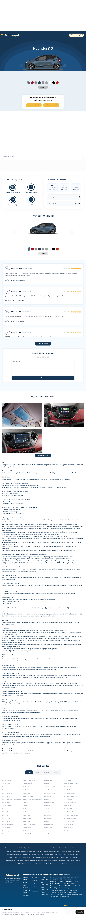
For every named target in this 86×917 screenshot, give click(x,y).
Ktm (60, 848)
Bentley (72, 854)
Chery (29, 848)
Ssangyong (57, 854)
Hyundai (54, 860)
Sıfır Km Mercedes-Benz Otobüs (11, 799)
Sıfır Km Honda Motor (50, 787)
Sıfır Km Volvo (6, 809)
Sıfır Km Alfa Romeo (28, 834)
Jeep (47, 863)
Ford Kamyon (16, 851)
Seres (21, 860)
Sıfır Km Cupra (48, 827)
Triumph (55, 848)
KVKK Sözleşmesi (44, 883)
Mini (44, 857)
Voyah (79, 848)
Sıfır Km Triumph (6, 787)
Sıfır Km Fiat (47, 799)
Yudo (70, 857)
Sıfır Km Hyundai (69, 821)
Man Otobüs (14, 848)
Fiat (39, 854)
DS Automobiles (37, 857)
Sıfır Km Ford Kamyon (50, 790)
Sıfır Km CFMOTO (28, 796)
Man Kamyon (76, 851)
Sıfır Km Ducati (6, 780)
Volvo (20, 857)
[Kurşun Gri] (46, 82)
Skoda (77, 854)
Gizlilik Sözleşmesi (44, 878)
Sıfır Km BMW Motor (7, 824)
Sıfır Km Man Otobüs (29, 780)
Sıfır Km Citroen (68, 787)
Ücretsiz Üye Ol (25, 878)
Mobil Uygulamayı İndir (76, 35)
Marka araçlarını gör (51, 105)
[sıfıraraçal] (12, 35)
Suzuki (47, 854)
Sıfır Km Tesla (27, 821)
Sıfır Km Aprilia (48, 780)
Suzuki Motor (70, 860)
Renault (78, 860)
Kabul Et (80, 912)
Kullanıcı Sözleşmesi (44, 888)
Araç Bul (34, 877)
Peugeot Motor (10, 860)
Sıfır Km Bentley (6, 805)
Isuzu (49, 860)
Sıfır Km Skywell (48, 809)
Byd (25, 848)
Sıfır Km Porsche (27, 827)
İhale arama (35, 892)
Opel (16, 857)
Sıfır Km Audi (26, 809)
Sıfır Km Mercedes (28, 812)
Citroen (74, 848)
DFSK (17, 860)
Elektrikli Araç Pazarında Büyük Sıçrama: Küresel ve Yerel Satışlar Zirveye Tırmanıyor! (65, 887)
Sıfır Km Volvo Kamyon (50, 793)
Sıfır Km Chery (6, 783)
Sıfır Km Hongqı (48, 805)
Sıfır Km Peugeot (28, 790)
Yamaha (61, 857)
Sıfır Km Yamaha (69, 812)
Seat (42, 854)
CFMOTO (64, 851)
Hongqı (11, 857)
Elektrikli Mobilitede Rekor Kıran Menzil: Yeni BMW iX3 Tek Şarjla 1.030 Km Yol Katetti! (65, 878)
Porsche (24, 863)
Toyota (71, 863)
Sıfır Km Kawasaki (7, 793)
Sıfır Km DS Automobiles (71, 809)
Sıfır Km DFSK (6, 818)
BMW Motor (62, 860)
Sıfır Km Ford (26, 793)
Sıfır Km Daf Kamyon (70, 790)
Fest (51, 854)
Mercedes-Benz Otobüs (14, 854)
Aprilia (21, 848)
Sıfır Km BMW (6, 827)
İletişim (25, 882)
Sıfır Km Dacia (68, 824)
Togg (40, 863)
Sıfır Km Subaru (6, 821)
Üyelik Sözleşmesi (44, 893)
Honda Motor (66, 848)
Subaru (40, 860)
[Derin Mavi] (39, 82)
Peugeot (8, 851)
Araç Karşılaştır (26, 886)
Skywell (29, 857)
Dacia (14, 863)
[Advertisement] (43, 15)
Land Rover (65, 854)
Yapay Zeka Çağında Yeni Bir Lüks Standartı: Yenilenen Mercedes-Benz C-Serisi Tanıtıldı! (64, 891)
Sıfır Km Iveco (47, 796)
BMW (19, 863)
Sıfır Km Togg (6, 831)
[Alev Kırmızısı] (32, 82)
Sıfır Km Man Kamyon (70, 796)
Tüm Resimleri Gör (43, 455)
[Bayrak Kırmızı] (57, 82)
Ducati (7, 848)
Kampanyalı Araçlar (26, 891)
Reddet (70, 912)
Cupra (30, 863)
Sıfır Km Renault (48, 824)
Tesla (45, 860)
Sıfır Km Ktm (26, 787)
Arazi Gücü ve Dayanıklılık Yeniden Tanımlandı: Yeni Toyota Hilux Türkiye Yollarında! (66, 896)
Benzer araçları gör (34, 105)
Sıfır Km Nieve (47, 783)
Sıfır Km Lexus (6, 834)
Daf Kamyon (24, 851)
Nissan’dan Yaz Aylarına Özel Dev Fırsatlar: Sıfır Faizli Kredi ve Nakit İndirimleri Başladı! (64, 882)
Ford (37, 851)
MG (67, 857)
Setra (58, 851)
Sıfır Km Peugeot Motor (71, 815)
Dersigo (34, 880)
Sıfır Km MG (5, 815)
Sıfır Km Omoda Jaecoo (71, 783)
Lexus (58, 863)
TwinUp (34, 883)
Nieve (39, 848)
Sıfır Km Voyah (6, 790)
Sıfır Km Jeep (47, 831)
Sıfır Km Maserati (69, 831)
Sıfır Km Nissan (48, 815)
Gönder (43, 378)
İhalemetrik (35, 889)
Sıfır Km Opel (68, 805)
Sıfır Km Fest (26, 802)
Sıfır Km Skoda (27, 805)
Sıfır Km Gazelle (69, 827)
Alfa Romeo (64, 863)
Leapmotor (52, 851)
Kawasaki (32, 851)
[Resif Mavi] (28, 82)
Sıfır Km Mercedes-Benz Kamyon (32, 799)
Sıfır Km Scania (27, 783)
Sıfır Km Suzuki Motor (29, 824)
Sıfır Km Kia (26, 831)
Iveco (69, 851)
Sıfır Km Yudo (26, 815)
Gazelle (35, 863)
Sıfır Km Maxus (48, 818)
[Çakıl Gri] (36, 82)
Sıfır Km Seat (68, 799)
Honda (56, 857)
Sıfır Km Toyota (48, 834)
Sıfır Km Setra (6, 796)
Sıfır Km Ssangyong (49, 802)
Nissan (75, 857)
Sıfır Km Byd (67, 780)
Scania (35, 848)
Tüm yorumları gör (43, 343)
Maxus (27, 860)
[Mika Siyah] (53, 82)
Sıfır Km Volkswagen (70, 818)
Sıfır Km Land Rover (70, 802)
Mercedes (50, 857)
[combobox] (43, 157)
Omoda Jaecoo (47, 848)
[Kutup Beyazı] (50, 82)
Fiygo (33, 886)
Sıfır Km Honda (48, 812)
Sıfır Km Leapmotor (70, 793)
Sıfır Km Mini (5, 812)
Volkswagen (33, 860)
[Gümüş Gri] (43, 82)
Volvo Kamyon (44, 851)
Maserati (53, 863)
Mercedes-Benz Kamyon (29, 854)
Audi (24, 857)
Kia (44, 863)
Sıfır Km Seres (27, 818)
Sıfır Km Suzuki (6, 802)
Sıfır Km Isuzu (47, 821)
